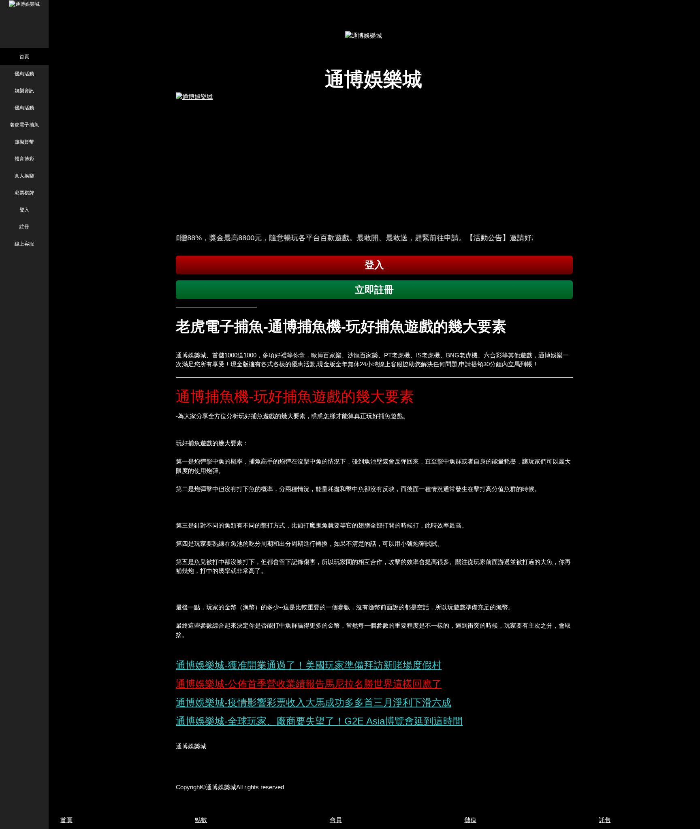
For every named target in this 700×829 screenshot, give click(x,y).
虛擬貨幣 (24, 142)
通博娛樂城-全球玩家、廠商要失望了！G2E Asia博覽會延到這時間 (319, 721)
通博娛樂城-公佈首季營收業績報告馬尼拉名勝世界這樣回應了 (309, 683)
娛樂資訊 (24, 91)
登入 (24, 210)
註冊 (24, 227)
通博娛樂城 (191, 746)
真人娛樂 (24, 176)
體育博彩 (24, 159)
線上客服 (24, 244)
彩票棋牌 (24, 193)
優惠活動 (24, 74)
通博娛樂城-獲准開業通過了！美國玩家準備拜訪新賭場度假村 (309, 665)
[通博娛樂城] (374, 159)
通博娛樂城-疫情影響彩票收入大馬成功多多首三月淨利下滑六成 (313, 702)
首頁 (24, 57)
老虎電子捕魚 (24, 125)
